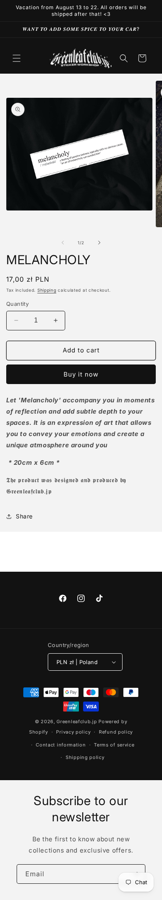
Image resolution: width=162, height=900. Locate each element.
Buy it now (81, 374)
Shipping (46, 290)
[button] (16, 58)
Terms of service (114, 745)
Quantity (17, 303)
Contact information (61, 745)
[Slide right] (99, 242)
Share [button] (24, 516)
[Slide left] (63, 242)
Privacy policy (73, 732)
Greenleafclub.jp (76, 721)
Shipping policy (85, 757)
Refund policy (116, 732)
